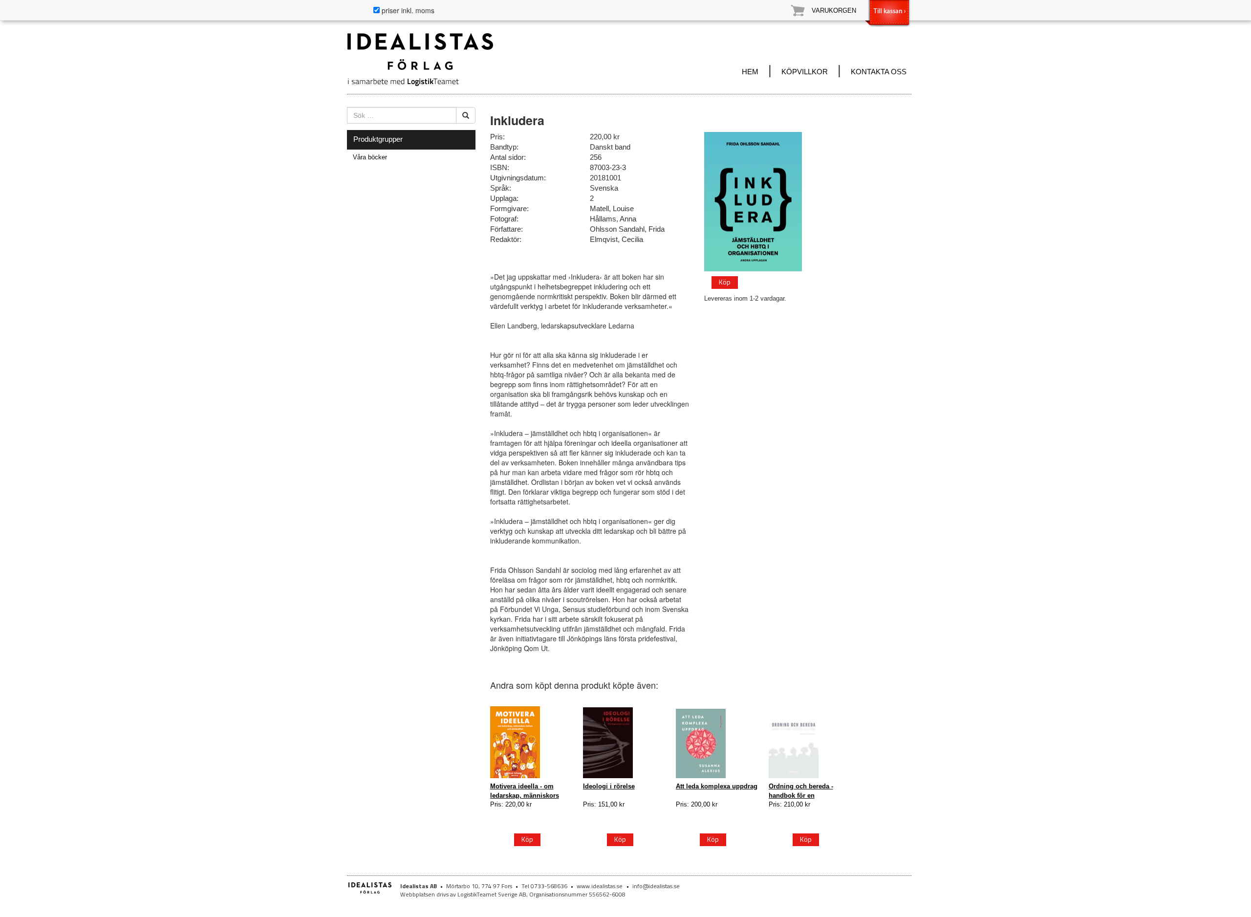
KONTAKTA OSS (878, 72)
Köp (725, 282)
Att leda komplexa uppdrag (716, 786)
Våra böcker (370, 157)
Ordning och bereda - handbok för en (801, 791)
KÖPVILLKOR (804, 72)
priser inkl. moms (407, 10)
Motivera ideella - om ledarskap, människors (524, 791)
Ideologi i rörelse (609, 786)
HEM (750, 72)
